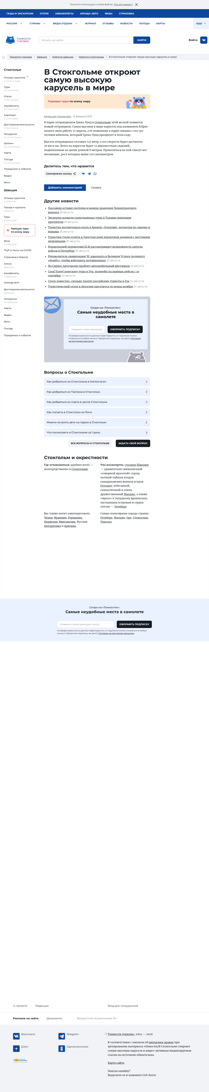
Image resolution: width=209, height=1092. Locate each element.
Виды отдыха (62, 23)
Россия (12, 23)
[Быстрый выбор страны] (44, 23)
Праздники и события (17, 168)
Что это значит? (123, 4)
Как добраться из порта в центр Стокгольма (77, 402)
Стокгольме (103, 122)
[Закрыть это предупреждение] (136, 4)
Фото (7, 182)
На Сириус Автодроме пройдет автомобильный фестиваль (89, 266)
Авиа (64, 13)
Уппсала (106, 521)
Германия (75, 517)
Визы (109, 13)
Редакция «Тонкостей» (57, 116)
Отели (44, 13)
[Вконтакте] (83, 174)
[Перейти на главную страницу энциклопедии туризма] (18, 40)
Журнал (90, 23)
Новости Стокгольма (91, 56)
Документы (54, 1018)
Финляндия (67, 521)
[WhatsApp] (95, 174)
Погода (144, 23)
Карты (160, 23)
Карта (7, 152)
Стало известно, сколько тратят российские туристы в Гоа (88, 281)
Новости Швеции (62, 56)
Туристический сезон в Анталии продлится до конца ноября (90, 286)
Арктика (70, 526)
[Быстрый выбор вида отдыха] (76, 23)
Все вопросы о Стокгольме (90, 443)
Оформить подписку (125, 329)
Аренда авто (89, 13)
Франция (60, 517)
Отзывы (108, 23)
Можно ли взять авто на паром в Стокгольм (76, 422)
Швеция (42, 56)
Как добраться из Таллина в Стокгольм (73, 391)
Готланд (106, 485)
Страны (35, 23)
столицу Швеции (137, 464)
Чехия (48, 517)
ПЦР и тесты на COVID (17, 250)
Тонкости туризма (21, 56)
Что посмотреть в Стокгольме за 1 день (73, 432)
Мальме (129, 494)
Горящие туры (20, 230)
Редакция (42, 1005)
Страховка (126, 13)
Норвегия (50, 521)
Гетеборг (120, 506)
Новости (126, 23)
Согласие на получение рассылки (116, 633)
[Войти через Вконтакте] (203, 40)
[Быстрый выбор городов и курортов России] (21, 23)
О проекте (20, 1005)
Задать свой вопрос (133, 443)
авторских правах (161, 1042)
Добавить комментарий (65, 187)
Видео (8, 175)
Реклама (26, 1018)
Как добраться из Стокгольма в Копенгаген (76, 381)
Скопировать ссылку (59, 173)
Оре (128, 517)
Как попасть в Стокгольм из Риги (69, 412)
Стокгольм (12, 70)
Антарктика (52, 526)
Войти (193, 40)
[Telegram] (89, 174)
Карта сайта (116, 1062)
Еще (199, 23)
